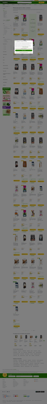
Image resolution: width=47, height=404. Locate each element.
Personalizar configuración (24, 48)
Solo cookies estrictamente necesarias (24, 52)
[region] (24, 47)
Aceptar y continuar (24, 50)
